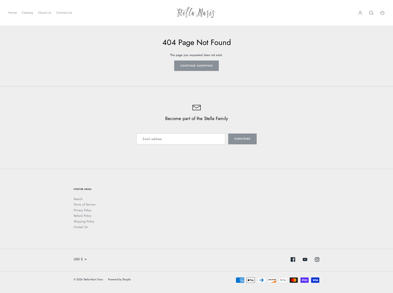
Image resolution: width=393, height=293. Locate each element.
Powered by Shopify (119, 279)
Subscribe (242, 139)
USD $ (78, 259)
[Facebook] (293, 260)
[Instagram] (317, 260)
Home (12, 13)
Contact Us (64, 13)
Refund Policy (82, 215)
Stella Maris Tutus (93, 279)
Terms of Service (84, 204)
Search (78, 199)
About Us (44, 13)
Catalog (27, 13)
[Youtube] (305, 260)
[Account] (360, 12)
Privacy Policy (82, 210)
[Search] (371, 12)
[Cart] (382, 12)
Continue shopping (196, 66)
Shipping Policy (84, 221)
